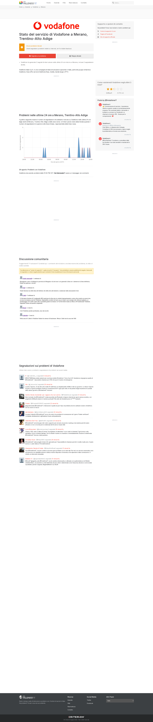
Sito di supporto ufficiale (107, 37)
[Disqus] (56, 297)
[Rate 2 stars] (111, 89)
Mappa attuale (76, 56)
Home (48, 3)
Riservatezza (73, 3)
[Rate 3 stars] (114, 89)
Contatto (84, 3)
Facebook (90, 703)
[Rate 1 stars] (108, 89)
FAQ (64, 3)
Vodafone (35, 7)
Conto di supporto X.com (108, 31)
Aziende (56, 3)
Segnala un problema (38, 56)
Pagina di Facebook (106, 34)
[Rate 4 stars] (118, 89)
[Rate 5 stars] (121, 89)
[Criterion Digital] (76, 717)
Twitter (89, 700)
